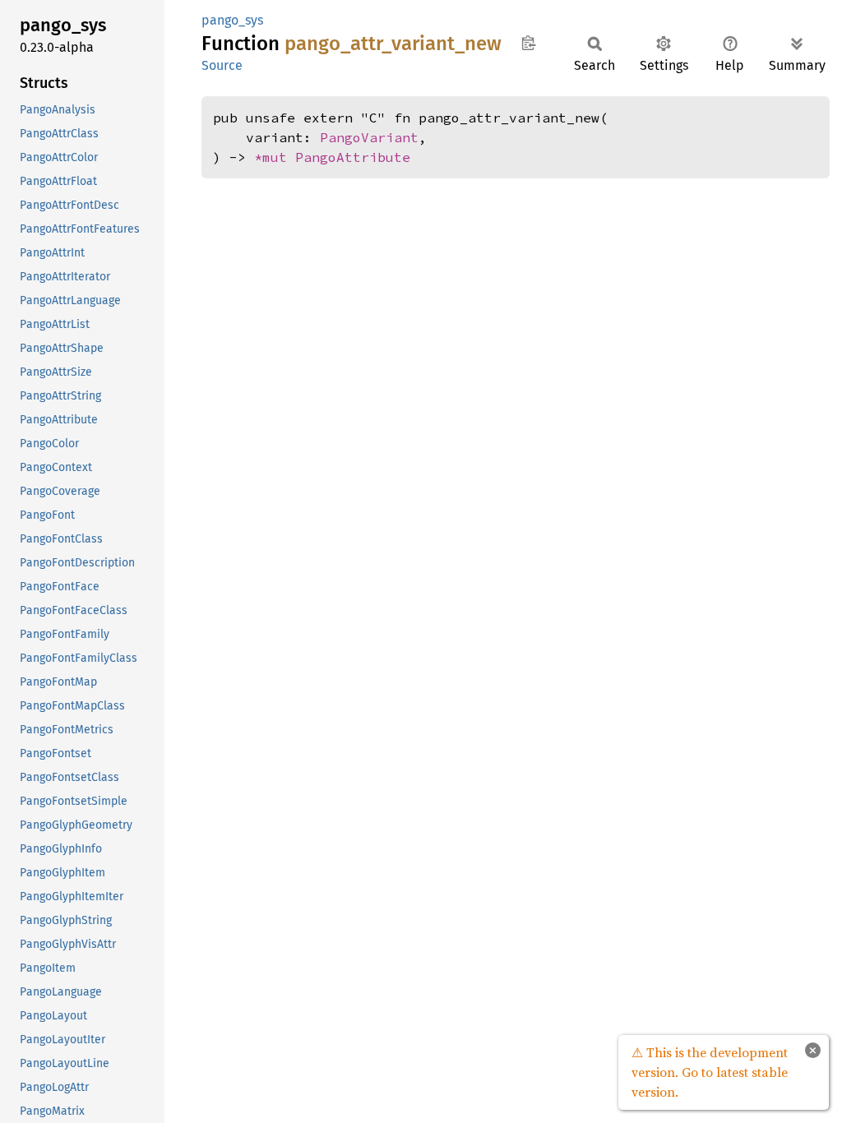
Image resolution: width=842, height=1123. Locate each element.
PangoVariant (369, 137)
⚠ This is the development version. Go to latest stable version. (710, 1072)
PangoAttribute (352, 157)
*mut (274, 157)
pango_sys (232, 20)
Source (222, 65)
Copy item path (528, 43)
